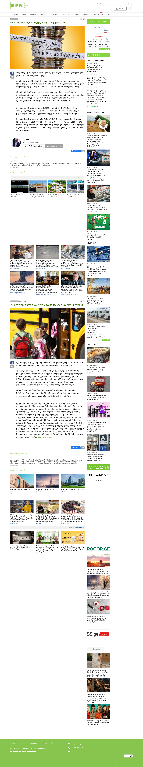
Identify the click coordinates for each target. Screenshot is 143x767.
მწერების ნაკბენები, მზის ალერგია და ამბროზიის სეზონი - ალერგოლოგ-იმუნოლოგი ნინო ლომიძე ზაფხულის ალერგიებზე (47, 549)
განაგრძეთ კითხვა (44, 437)
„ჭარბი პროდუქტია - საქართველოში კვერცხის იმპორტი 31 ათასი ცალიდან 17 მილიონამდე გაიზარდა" (97, 208)
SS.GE (13, 178)
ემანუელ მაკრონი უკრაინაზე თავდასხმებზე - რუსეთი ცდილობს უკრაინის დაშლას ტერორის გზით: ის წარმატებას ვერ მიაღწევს (72, 289)
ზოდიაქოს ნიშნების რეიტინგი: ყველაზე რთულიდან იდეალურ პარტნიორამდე (98, 722)
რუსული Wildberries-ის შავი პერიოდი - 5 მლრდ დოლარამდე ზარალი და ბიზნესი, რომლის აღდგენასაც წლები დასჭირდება (96, 427)
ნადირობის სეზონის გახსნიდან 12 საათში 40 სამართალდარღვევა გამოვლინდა (95, 68)
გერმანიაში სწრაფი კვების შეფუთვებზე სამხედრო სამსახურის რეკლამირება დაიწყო (96, 370)
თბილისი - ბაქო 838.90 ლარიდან (73, 489)
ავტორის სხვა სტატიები (32, 146)
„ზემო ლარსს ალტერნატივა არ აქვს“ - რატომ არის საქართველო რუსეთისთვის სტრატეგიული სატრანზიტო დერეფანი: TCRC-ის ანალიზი (97, 270)
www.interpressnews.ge (17, 292)
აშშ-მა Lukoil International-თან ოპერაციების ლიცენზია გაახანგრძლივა (97, 397)
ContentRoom (80, 527)
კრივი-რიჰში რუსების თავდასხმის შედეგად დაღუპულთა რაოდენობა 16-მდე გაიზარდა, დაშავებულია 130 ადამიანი (72, 263)
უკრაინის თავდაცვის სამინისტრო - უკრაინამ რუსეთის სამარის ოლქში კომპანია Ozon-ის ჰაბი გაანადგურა (22, 288)
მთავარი (13, 743)
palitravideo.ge (15, 268)
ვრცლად (105, 339)
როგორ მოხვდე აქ (77, 178)
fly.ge (12, 493)
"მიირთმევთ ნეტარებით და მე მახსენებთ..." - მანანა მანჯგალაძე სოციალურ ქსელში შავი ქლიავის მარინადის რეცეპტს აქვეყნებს (21, 518)
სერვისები (44, 743)
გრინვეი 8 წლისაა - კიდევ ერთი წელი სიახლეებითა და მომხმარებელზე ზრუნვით (96, 236)
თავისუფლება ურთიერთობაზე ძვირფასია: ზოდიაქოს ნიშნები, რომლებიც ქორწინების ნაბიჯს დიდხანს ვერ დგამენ (98, 594)
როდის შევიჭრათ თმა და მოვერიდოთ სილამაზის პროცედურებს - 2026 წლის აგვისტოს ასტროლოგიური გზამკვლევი (96, 698)
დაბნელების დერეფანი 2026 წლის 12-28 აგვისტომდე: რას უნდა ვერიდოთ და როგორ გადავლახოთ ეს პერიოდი (97, 673)
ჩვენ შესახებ (24, 743)
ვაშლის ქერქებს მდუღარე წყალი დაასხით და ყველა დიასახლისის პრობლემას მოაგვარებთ (96, 619)
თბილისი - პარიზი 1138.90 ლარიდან (45, 490)
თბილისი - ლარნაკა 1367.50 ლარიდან (20, 490)
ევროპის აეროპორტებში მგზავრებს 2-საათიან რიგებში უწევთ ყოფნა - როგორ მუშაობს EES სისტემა (95, 458)
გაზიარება (77, 151)
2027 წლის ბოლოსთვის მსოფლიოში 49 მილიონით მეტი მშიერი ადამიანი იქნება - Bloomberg (96, 300)
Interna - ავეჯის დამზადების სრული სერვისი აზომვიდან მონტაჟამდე (20, 547)
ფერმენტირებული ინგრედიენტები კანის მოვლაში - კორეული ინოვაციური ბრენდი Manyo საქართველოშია (72, 548)
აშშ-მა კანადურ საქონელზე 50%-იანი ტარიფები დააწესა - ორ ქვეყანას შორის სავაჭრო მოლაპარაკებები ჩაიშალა (97, 80)
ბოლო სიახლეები (96, 60)
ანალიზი (91, 243)
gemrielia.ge (14, 523)
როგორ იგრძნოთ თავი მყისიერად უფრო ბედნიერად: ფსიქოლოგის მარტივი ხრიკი (97, 571)
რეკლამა (34, 743)
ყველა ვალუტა (104, 49)
